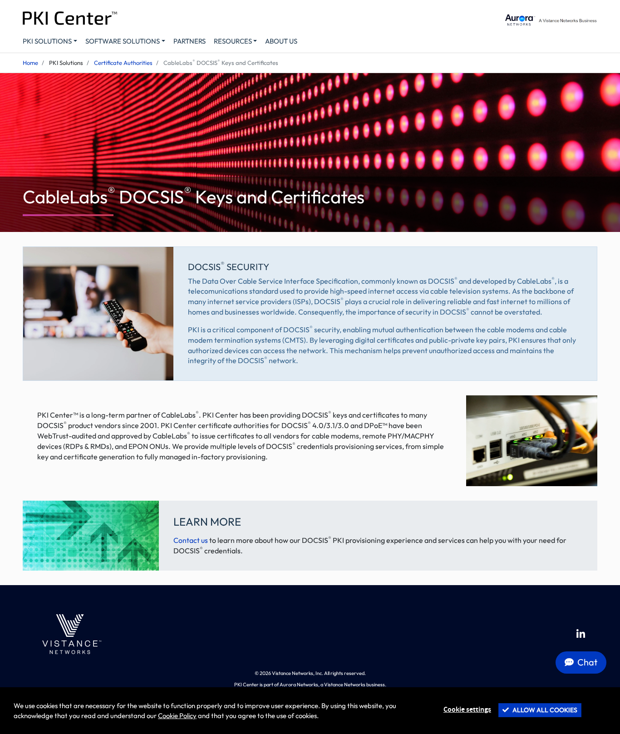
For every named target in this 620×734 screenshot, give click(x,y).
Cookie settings (467, 709)
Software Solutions (122, 41)
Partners (189, 41)
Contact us (190, 540)
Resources (233, 41)
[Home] (70, 634)
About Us (281, 41)
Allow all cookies (544, 710)
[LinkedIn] (580, 634)
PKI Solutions (47, 41)
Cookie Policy (177, 715)
